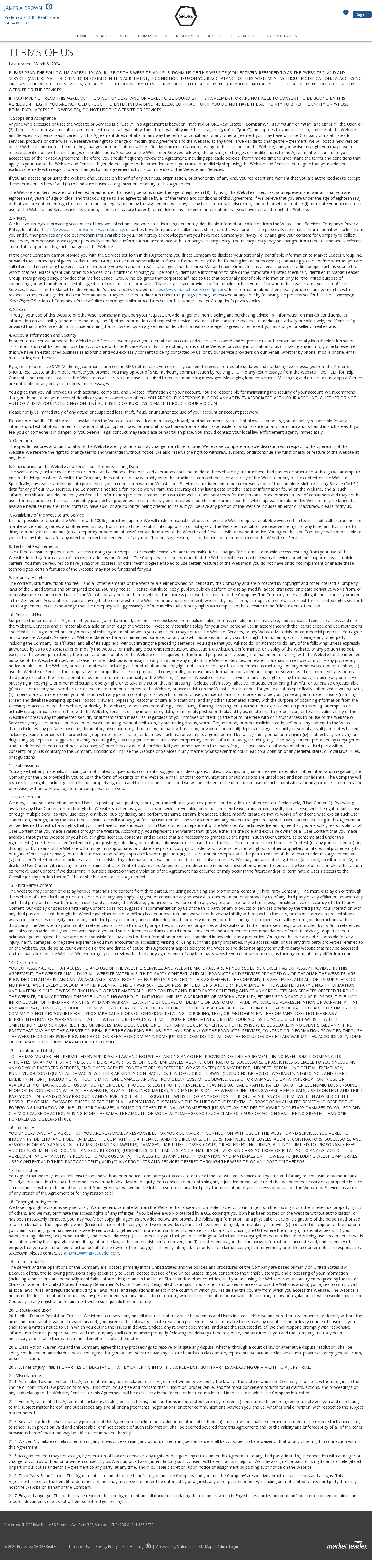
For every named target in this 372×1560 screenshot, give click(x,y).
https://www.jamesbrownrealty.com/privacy (83, 229)
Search (103, 36)
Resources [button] (187, 36)
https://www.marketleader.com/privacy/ (190, 289)
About (215, 36)
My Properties (281, 36)
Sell (124, 36)
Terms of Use (80, 1546)
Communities (152, 36)
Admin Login (227, 1546)
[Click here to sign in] (345, 14)
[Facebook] (49, 8)
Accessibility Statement (175, 1546)
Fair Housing (133, 1546)
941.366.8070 (142, 1524)
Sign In (362, 14)
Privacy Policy (107, 1546)
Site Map (205, 1546)
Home (81, 36)
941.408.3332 (16, 23)
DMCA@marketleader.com (94, 1253)
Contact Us (244, 36)
